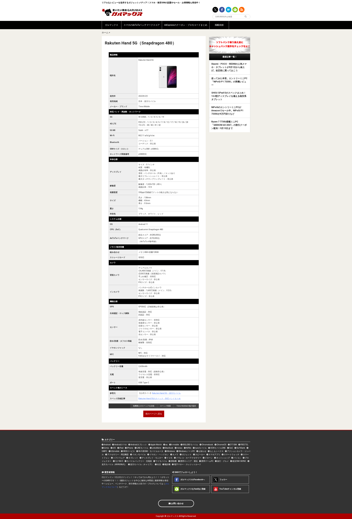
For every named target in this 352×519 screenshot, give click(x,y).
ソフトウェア (119, 458)
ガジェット (187, 454)
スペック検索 (165, 406)
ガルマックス (111, 25)
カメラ (175, 454)
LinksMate (156, 448)
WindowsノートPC (186, 451)
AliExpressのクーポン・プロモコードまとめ (185, 25)
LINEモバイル (142, 448)
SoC (231, 448)
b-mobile (175, 444)
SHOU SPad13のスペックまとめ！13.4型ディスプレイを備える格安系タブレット (228, 96)
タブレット (133, 458)
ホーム (105, 32)
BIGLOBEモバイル (190, 444)
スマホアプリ (214, 454)
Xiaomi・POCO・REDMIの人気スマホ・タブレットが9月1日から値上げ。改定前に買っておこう (229, 67)
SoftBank (240, 448)
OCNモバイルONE (218, 448)
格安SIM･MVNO (239, 461)
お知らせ (202, 451)
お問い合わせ (177, 503)
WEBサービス (129, 451)
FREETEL (244, 444)
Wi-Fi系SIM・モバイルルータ (150, 451)
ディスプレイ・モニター (152, 458)
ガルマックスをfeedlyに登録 (192, 489)
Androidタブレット (138, 444)
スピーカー (200, 454)
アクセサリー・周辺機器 (118, 454)
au (166, 444)
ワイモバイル (161, 461)
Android (107, 444)
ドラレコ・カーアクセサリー (188, 458)
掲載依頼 (219, 25)
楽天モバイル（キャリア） (141, 464)
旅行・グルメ (223, 461)
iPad (121, 448)
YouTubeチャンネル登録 (230, 489)
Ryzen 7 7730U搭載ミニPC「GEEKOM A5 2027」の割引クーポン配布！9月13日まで (229, 125)
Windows (171, 451)
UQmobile (114, 451)
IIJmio (106, 448)
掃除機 (173, 461)
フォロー (223, 479)
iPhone (130, 448)
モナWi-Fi (119, 461)
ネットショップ (223, 458)
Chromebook (207, 444)
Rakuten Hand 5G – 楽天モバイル (166, 393)
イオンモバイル (139, 454)
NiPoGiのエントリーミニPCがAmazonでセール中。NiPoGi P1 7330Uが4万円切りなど (227, 110)
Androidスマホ (120, 444)
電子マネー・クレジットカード (187, 464)
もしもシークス (216, 451)
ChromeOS (221, 444)
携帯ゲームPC (207, 461)
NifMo (188, 448)
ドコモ (169, 458)
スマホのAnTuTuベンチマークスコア (142, 25)
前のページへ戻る (153, 414)
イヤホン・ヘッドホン (159, 454)
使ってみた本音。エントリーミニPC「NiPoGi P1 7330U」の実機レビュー (229, 81)
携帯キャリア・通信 (189, 461)
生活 (159, 464)
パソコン (237, 458)
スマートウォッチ (231, 454)
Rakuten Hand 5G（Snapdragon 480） (140, 43)
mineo (179, 448)
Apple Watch (156, 444)
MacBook (168, 448)
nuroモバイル (201, 448)
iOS (114, 448)
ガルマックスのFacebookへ (192, 479)
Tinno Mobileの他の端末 (186, 406)
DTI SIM (233, 444)
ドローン (208, 458)
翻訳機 (167, 464)
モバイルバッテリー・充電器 (139, 461)
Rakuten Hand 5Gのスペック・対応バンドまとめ (159, 398)
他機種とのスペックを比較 (143, 406)
